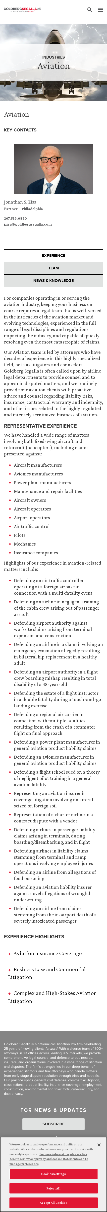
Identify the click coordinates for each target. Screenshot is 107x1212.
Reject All (53, 1188)
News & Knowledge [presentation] (53, 280)
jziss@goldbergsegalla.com (28, 224)
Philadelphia (32, 209)
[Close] (99, 1144)
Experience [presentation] (53, 255)
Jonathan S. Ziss (20, 202)
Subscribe (53, 1124)
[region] (53, 1174)
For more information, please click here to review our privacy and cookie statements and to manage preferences (48, 1159)
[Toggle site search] (89, 10)
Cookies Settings (53, 1174)
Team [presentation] (53, 268)
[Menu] (98, 10)
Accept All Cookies (53, 1202)
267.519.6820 (15, 218)
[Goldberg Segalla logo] (22, 10)
